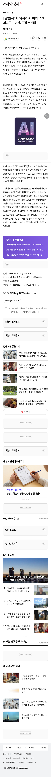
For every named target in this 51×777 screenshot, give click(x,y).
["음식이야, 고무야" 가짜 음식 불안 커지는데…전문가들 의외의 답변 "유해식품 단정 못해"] (41, 632)
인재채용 (27, 754)
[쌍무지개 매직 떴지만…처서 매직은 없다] (11, 721)
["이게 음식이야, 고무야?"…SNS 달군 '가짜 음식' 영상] (10, 371)
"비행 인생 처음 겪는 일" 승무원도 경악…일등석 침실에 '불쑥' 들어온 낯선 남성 (19, 616)
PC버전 (31, 747)
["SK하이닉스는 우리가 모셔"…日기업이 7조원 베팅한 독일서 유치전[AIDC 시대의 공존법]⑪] (41, 594)
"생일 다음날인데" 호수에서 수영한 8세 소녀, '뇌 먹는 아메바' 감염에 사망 (25, 255)
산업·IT (6, 13)
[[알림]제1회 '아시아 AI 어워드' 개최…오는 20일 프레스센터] (25, 131)
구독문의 (16, 758)
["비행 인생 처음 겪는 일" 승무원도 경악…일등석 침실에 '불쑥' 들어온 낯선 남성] (41, 620)
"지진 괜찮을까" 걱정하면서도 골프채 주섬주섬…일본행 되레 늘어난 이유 (33, 354)
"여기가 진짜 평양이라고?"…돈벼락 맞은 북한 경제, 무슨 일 (33, 378)
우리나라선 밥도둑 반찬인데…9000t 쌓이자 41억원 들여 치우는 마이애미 (25, 250)
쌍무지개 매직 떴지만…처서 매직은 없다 (34, 716)
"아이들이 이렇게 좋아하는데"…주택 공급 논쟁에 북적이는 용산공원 (33, 390)
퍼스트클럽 (7, 758)
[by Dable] (43, 642)
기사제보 (25, 758)
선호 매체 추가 (12, 39)
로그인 (8, 747)
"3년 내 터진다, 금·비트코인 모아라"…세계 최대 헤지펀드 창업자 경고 (25, 245)
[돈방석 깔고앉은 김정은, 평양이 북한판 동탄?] (11, 682)
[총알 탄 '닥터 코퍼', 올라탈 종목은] (11, 695)
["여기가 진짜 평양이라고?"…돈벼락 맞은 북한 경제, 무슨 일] (10, 383)
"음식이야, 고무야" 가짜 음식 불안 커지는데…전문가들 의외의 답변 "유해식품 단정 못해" (19, 629)
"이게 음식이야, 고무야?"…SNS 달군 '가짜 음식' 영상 (32, 366)
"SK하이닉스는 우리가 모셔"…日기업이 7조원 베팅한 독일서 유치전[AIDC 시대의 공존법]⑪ (19, 591)
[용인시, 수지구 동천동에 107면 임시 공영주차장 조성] (41, 607)
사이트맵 (42, 747)
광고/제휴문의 (17, 754)
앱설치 (19, 747)
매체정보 (30, 762)
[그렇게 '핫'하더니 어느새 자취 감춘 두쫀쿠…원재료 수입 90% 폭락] (10, 407)
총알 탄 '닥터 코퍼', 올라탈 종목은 (33, 691)
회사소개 (6, 754)
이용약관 (21, 762)
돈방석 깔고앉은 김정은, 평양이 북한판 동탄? (33, 678)
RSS (32, 758)
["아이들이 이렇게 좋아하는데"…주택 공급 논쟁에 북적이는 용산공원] (10, 395)
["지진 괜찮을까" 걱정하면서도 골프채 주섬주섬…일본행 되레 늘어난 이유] (10, 358)
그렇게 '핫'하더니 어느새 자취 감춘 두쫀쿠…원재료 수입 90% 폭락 (32, 403)
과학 (13, 13)
